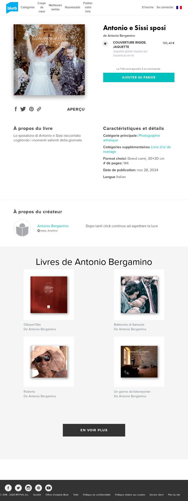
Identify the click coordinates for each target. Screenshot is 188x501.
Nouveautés (72, 7)
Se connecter (165, 7)
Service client (156, 494)
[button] (179, 8)
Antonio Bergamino (53, 226)
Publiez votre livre (88, 7)
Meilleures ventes (55, 7)
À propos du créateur (38, 212)
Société (37, 494)
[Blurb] (11, 10)
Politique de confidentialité (97, 494)
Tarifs (75, 494)
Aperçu (76, 109)
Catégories (28, 7)
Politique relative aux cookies (130, 494)
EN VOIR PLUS (94, 430)
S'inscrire (148, 7)
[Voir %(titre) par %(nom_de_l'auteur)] (49, 59)
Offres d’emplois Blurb (57, 494)
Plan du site (174, 494)
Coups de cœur (42, 7)
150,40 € (168, 43)
